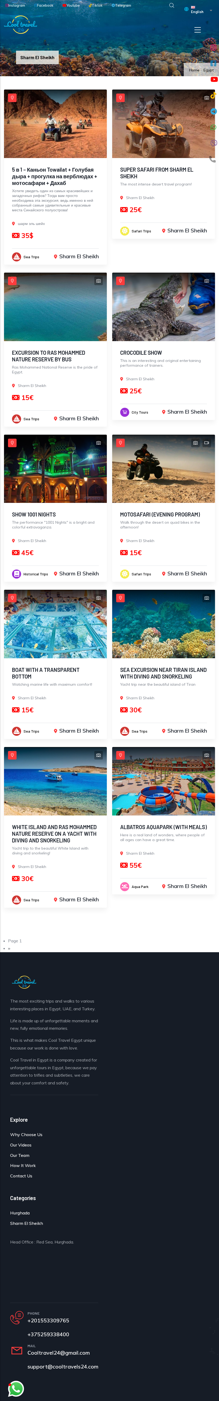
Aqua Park (140, 886)
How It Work (23, 1165)
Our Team (19, 1155)
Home (194, 70)
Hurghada (20, 1213)
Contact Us (21, 1175)
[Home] (20, 24)
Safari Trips (141, 231)
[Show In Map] (12, 98)
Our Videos (21, 1145)
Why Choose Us (26, 1134)
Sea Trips (31, 257)
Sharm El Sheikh (79, 256)
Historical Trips (36, 574)
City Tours (140, 412)
